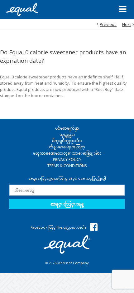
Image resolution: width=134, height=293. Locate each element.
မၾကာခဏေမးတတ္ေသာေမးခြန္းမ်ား (67, 153)
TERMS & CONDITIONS (67, 165)
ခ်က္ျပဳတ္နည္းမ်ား (67, 140)
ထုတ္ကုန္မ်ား (67, 134)
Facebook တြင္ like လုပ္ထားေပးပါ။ (59, 227)
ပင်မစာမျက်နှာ (67, 128)
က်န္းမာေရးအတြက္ (67, 147)
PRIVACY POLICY (67, 159)
